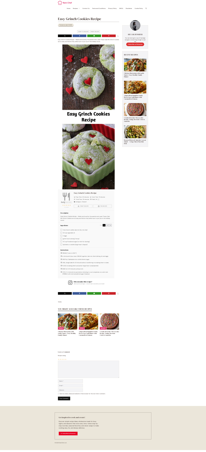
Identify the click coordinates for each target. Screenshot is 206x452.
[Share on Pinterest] (109, 36)
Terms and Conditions (99, 8)
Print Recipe (95, 32)
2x (107, 225)
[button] (146, 8)
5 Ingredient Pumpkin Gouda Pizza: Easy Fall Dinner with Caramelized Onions (88, 333)
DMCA (121, 8)
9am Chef (67, 3)
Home (68, 8)
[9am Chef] (60, 3)
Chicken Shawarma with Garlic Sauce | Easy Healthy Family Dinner (67, 333)
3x (110, 225)
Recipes (75, 8)
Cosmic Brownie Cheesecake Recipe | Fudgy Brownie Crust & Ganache (109, 333)
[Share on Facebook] (79, 36)
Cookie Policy (139, 8)
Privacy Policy (112, 8)
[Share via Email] (94, 36)
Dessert (103, 328)
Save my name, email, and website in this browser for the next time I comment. (82, 394)
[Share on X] (65, 36)
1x (104, 225)
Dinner (61, 328)
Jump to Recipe (83, 32)
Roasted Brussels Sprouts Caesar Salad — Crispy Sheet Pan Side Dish (135, 142)
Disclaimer (129, 8)
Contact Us (85, 8)
